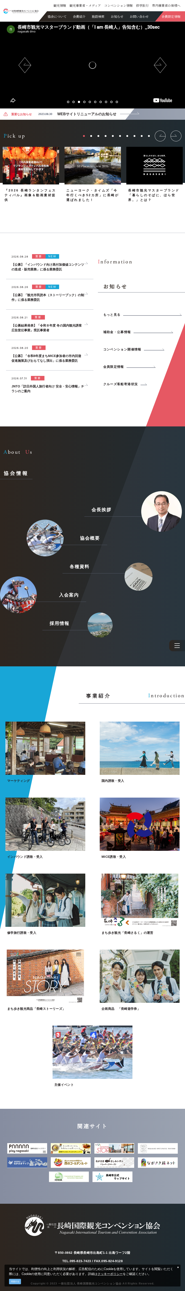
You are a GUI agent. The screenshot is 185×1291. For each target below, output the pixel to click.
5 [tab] (90, 102)
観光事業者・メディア (85, 5)
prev (24, 65)
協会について (57, 16)
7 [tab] (100, 102)
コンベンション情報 (118, 5)
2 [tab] (73, 102)
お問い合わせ (139, 16)
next (160, 65)
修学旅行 (142, 5)
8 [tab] (106, 102)
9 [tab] (111, 102)
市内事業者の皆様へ (166, 5)
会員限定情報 (171, 16)
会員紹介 (79, 16)
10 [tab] (117, 102)
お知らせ (117, 16)
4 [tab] (84, 102)
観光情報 (59, 5)
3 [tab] (79, 102)
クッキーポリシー (110, 1274)
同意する (15, 1281)
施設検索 (98, 16)
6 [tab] (95, 102)
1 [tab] (68, 102)
